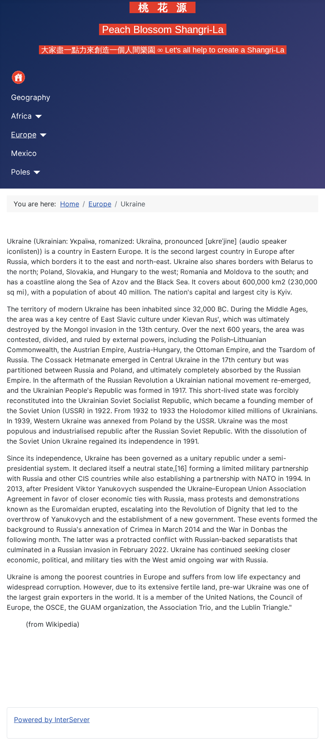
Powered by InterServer (52, 719)
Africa (21, 115)
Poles (20, 171)
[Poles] (35, 172)
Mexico (24, 153)
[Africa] (37, 116)
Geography (30, 97)
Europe (23, 134)
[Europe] (41, 135)
